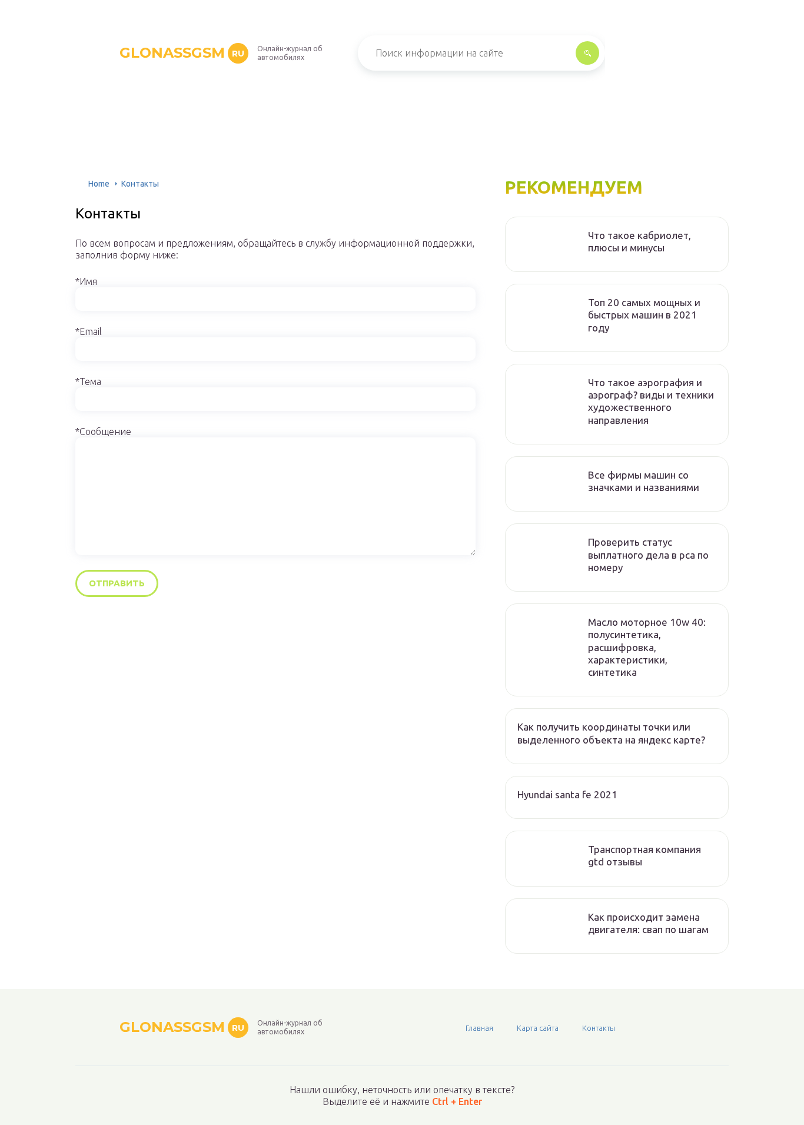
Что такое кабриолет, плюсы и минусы (639, 241)
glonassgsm (181, 52)
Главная (479, 1028)
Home (98, 183)
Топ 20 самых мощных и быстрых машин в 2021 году (644, 315)
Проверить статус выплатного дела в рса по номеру (648, 554)
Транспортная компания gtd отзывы (644, 855)
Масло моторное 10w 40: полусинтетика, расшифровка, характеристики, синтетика (647, 647)
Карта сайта (538, 1028)
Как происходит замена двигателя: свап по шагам (648, 923)
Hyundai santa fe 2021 (567, 794)
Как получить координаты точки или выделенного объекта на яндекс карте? (611, 733)
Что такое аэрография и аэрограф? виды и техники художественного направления (651, 401)
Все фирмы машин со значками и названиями (643, 481)
